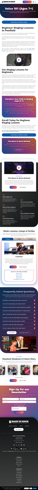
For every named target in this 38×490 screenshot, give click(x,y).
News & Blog (19, 474)
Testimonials (19, 472)
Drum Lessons (19, 276)
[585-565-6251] (33, 2)
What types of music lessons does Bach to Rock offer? (15, 300)
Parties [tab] (31, 239)
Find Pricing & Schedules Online (19, 22)
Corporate (19, 469)
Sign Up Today (27, 1)
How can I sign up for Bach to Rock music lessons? (14, 328)
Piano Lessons (19, 273)
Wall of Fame (23, 380)
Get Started (12, 332)
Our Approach (19, 149)
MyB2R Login (19, 482)
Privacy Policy (22, 451)
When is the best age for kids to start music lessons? (14, 314)
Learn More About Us (24, 332)
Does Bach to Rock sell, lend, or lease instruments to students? (17, 307)
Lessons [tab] (8, 239)
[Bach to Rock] (8, 2)
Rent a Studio (19, 477)
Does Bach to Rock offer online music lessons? (13, 324)
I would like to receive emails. (19, 404)
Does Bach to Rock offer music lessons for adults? (14, 321)
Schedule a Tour (19, 464)
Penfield (19, 457)
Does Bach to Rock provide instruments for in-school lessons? (16, 310)
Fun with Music (31, 104)
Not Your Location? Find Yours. (19, 440)
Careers (19, 465)
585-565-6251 (19, 442)
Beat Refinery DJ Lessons (19, 279)
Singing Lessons (19, 277)
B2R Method (19, 470)
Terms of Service (29, 451)
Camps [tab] (19, 239)
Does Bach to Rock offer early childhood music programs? (15, 317)
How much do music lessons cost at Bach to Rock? (14, 303)
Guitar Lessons (19, 274)
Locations (19, 480)
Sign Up (13, 187)
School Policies (19, 462)
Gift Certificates (19, 475)
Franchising (19, 479)
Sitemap (34, 451)
